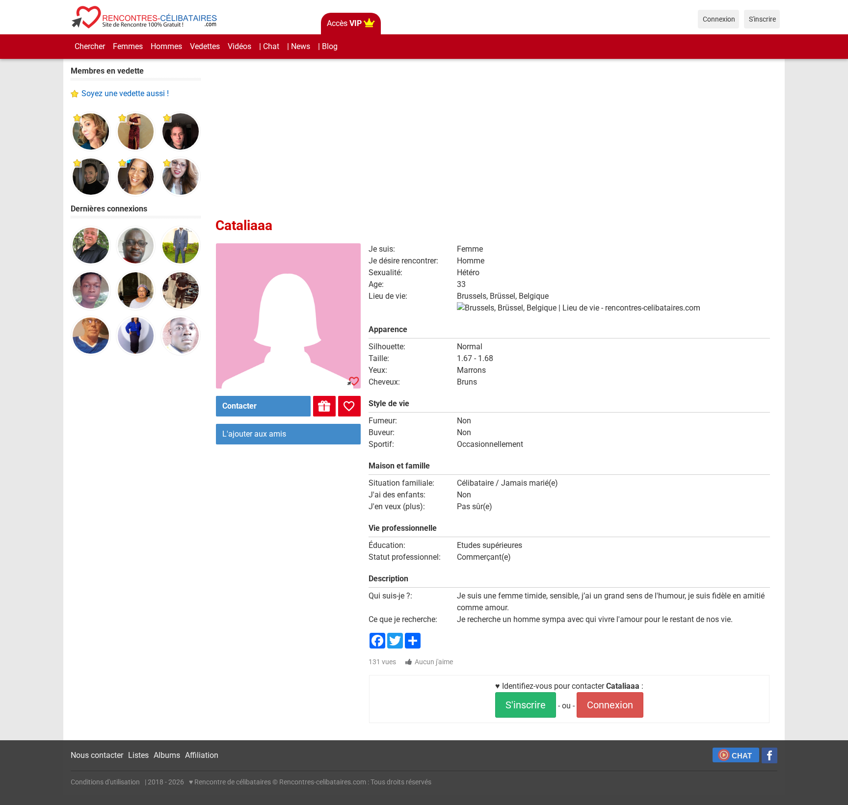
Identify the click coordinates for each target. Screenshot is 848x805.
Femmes (128, 46)
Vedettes (205, 46)
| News (298, 46)
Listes (138, 755)
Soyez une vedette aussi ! (125, 93)
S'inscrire (525, 705)
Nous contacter (97, 755)
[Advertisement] (136, 515)
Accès (344, 23)
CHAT (742, 756)
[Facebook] (769, 755)
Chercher (90, 46)
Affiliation (201, 755)
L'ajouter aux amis (254, 434)
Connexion (610, 705)
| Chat (269, 46)
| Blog (328, 46)
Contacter (239, 406)
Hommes (166, 46)
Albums (167, 755)
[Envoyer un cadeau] (324, 406)
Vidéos (239, 46)
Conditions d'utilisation (105, 782)
